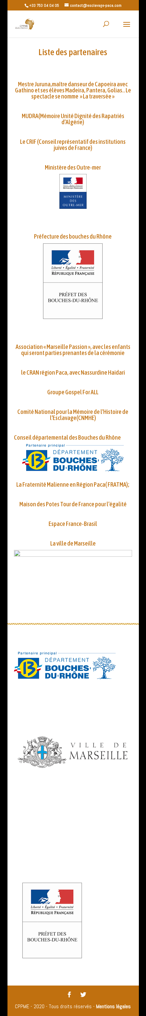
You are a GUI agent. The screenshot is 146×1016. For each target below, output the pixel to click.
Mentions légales (113, 1006)
